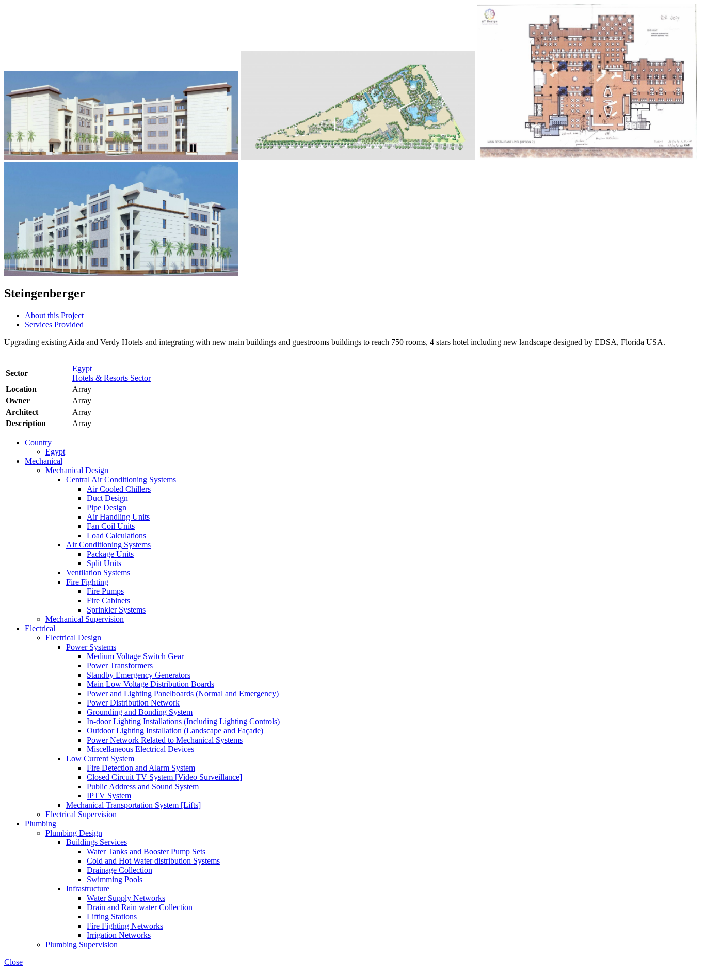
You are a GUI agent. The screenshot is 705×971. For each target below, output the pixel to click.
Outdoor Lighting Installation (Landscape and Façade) (175, 730)
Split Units (104, 563)
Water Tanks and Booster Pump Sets (146, 851)
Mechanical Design (76, 470)
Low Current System (100, 758)
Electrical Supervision (81, 814)
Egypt (82, 368)
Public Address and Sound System (143, 786)
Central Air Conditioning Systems (121, 479)
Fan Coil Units (111, 526)
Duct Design (107, 498)
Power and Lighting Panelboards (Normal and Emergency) (183, 693)
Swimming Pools (114, 879)
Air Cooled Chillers (119, 488)
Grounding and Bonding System (140, 712)
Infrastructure (87, 888)
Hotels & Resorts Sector (111, 377)
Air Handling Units (118, 516)
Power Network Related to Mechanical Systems (165, 739)
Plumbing (40, 823)
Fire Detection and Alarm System (141, 767)
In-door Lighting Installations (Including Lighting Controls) (183, 721)
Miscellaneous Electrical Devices (140, 749)
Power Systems (91, 647)
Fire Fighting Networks (125, 925)
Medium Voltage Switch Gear (135, 656)
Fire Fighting (87, 581)
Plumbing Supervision (81, 944)
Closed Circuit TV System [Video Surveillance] (164, 777)
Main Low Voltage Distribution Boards (150, 684)
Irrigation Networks (119, 935)
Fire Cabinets (108, 600)
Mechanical (43, 461)
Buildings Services (96, 842)
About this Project (54, 315)
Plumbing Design (73, 832)
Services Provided (54, 324)
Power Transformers (120, 665)
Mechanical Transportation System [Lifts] (133, 805)
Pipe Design (106, 507)
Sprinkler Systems (116, 609)
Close (13, 962)
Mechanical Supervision (84, 619)
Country (38, 442)
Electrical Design (73, 637)
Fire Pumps (105, 591)
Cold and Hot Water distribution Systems (153, 860)
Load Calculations (116, 535)
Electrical (40, 628)
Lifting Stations (112, 916)
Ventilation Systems (98, 572)
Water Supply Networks (126, 898)
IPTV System (109, 795)
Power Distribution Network (133, 702)
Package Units (110, 554)
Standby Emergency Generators (138, 674)
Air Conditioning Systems (108, 544)
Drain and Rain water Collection (140, 907)
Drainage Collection (119, 870)
